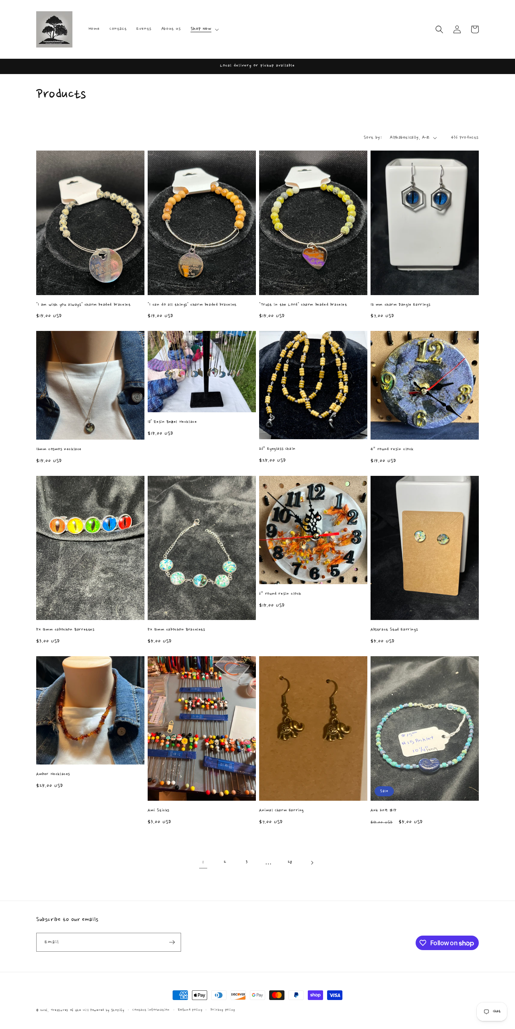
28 (290, 862)
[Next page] (312, 863)
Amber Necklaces (53, 774)
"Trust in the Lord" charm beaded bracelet (303, 305)
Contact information (150, 1010)
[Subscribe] (172, 942)
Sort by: (373, 138)
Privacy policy (222, 1010)
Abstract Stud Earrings (394, 629)
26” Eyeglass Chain (277, 449)
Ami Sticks (158, 810)
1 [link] (203, 862)
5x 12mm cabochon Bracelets (176, 629)
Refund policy (190, 1010)
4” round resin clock (392, 449)
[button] (204, 29)
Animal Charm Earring (281, 810)
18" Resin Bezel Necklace (172, 422)
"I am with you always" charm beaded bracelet (83, 305)
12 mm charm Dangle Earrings (400, 305)
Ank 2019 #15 (383, 810)
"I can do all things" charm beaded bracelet (192, 305)
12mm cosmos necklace (59, 449)
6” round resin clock (280, 594)
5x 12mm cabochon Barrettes (65, 629)
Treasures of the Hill (70, 1010)
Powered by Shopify (107, 1010)
